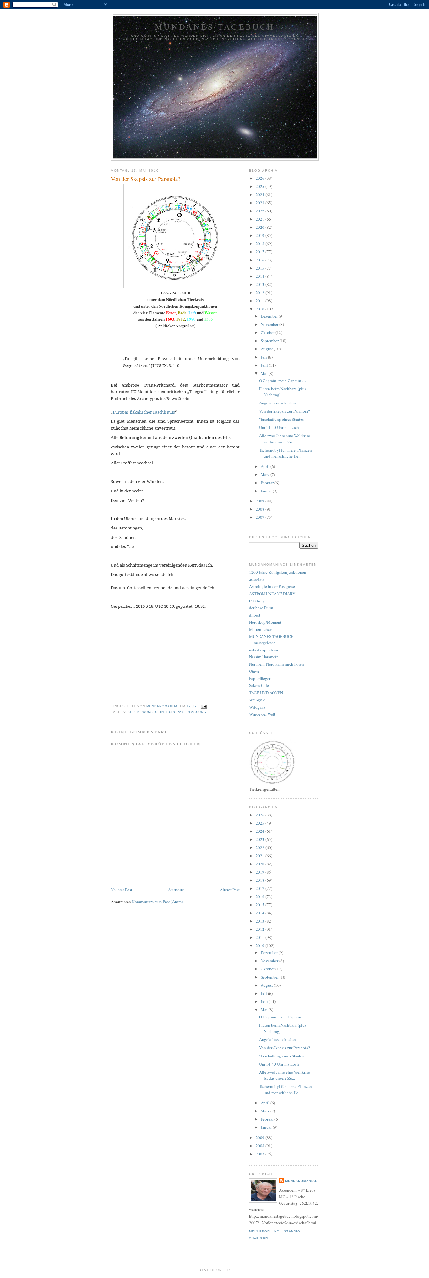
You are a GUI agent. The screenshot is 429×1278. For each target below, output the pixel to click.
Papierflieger (259, 678)
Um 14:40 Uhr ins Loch (279, 427)
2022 (260, 211)
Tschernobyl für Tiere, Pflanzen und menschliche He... (285, 453)
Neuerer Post (121, 889)
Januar (267, 491)
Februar (267, 482)
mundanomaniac (301, 1180)
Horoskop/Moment (265, 622)
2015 (260, 268)
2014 (260, 276)
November (270, 324)
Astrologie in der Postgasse (272, 586)
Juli (264, 357)
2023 (260, 203)
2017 (260, 252)
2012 (260, 292)
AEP (131, 712)
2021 (260, 219)
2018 (260, 243)
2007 (260, 517)
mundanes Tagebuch (214, 26)
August (267, 349)
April (265, 466)
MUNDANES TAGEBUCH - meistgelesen (272, 639)
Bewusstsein (150, 712)
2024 (260, 194)
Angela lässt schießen (277, 403)
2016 (260, 260)
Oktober (268, 332)
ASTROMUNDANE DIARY (272, 593)
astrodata (256, 579)
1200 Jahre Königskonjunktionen (277, 572)
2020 (260, 227)
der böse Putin (261, 608)
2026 (260, 178)
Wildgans (257, 707)
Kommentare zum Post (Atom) (157, 901)
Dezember (270, 316)
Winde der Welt (262, 714)
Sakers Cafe (259, 685)
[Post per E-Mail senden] (203, 706)
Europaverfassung (186, 712)
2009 (260, 501)
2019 (260, 235)
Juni (265, 365)
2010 (260, 309)
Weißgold (257, 700)
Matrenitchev (260, 629)
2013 (260, 284)
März (265, 474)
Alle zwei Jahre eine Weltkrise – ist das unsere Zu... (286, 439)
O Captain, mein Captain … (282, 380)
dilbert (254, 615)
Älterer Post (230, 889)
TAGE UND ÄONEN (266, 692)
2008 (260, 509)
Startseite (176, 889)
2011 (260, 301)
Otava (254, 671)
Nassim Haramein (264, 657)
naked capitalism (263, 650)
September (270, 340)
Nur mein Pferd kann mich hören (276, 664)
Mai (265, 373)
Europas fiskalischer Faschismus (144, 412)
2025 (260, 186)
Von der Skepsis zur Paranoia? (284, 411)
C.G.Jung (257, 601)
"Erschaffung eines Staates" (282, 419)
